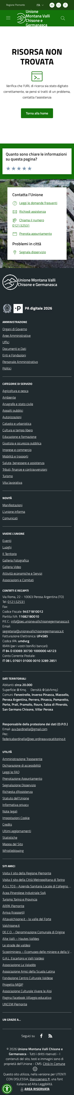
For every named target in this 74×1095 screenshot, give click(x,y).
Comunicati (10, 518)
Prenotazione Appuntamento (22, 778)
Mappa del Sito (12, 844)
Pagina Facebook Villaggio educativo (26, 997)
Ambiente (9, 397)
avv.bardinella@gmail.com (29, 729)
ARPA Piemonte (13, 905)
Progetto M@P (12, 984)
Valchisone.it (11, 925)
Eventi (6, 540)
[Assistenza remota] (35, 1068)
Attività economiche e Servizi (22, 573)
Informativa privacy (15, 804)
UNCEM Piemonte (14, 1004)
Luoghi (7, 547)
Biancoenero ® (40, 1079)
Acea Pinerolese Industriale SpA (24, 892)
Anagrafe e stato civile (17, 403)
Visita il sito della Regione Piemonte (26, 873)
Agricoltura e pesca (15, 390)
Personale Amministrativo (20, 361)
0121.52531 (16, 601)
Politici (6, 368)
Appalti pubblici (12, 410)
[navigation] (8, 17)
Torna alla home (37, 113)
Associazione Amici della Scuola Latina (28, 971)
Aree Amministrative (16, 335)
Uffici (5, 342)
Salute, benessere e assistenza (23, 462)
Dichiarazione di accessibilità (21, 765)
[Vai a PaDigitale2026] (27, 308)
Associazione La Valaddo (19, 964)
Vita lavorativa (12, 482)
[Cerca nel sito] (63, 18)
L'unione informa (13, 511)
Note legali (9, 811)
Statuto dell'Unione (15, 798)
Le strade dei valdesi (16, 945)
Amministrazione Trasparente (22, 758)
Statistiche (9, 837)
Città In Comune (54, 1063)
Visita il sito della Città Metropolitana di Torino (33, 879)
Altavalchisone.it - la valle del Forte (26, 918)
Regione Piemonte (15, 5)
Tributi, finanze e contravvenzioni (24, 469)
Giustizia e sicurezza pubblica (21, 443)
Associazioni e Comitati (18, 579)
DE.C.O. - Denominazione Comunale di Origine (33, 932)
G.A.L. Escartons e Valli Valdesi (23, 958)
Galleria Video (11, 566)
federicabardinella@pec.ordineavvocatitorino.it (34, 738)
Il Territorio (9, 553)
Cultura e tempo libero (17, 430)
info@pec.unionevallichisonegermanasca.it (40, 621)
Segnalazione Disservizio (19, 785)
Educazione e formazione (19, 436)
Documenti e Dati (14, 348)
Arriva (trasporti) (13, 912)
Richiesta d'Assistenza (17, 791)
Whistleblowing (13, 850)
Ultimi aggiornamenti (16, 830)
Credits (7, 824)
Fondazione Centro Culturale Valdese (27, 977)
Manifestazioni (12, 505)
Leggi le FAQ (11, 772)
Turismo (7, 475)
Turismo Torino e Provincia (19, 899)
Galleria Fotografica (15, 560)
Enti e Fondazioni (14, 355)
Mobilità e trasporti (15, 456)
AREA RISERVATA (37, 1088)
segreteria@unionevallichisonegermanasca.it (33, 631)
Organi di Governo (14, 329)
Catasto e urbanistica (16, 423)
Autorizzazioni (11, 417)
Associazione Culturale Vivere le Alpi (27, 991)
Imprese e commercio (16, 449)
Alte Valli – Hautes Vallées (20, 938)
